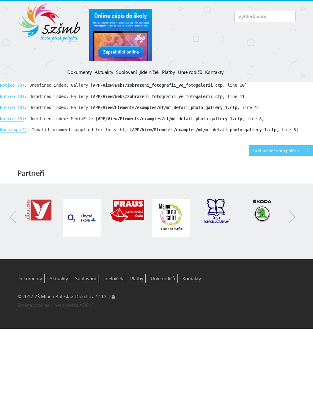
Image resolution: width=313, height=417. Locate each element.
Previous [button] (13, 221)
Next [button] (292, 221)
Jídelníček (149, 72)
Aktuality (104, 72)
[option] (40, 213)
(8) (12, 85)
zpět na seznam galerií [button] (275, 150)
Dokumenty (79, 72)
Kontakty (214, 72)
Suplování (126, 72)
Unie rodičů (190, 72)
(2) (13, 129)
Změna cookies (33, 305)
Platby (168, 72)
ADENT (86, 305)
